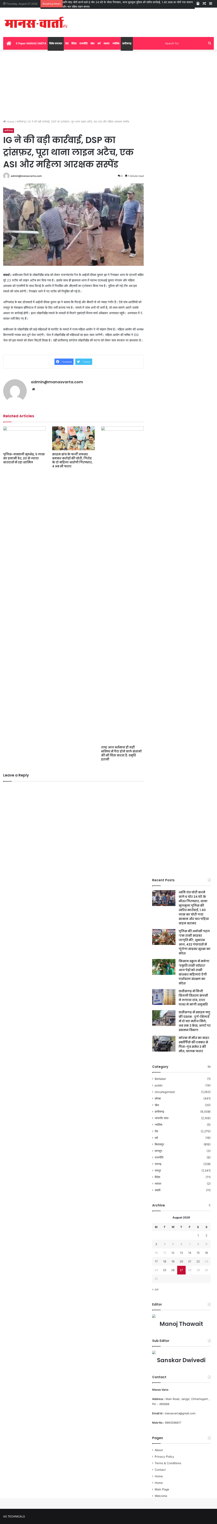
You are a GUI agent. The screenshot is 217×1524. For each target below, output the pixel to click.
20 (181, 1261)
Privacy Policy (164, 1456)
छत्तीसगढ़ (126, 43)
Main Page (162, 1489)
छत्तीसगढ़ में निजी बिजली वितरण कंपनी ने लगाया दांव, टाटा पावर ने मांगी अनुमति (193, 998)
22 (198, 1261)
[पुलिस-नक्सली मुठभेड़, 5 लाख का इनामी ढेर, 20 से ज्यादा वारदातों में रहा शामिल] (24, 438)
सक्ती (157, 1190)
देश (66, 43)
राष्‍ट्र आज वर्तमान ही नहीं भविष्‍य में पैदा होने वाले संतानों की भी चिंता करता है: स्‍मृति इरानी (121, 753)
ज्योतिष (116, 43)
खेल (92, 43)
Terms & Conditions (168, 1463)
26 (173, 1270)
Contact (160, 1469)
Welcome (161, 1496)
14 (189, 1252)
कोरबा (158, 1098)
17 (156, 1261)
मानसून (158, 1151)
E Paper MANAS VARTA (31, 43)
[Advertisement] (108, 83)
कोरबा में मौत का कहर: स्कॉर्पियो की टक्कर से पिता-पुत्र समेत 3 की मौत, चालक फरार (194, 1044)
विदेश (74, 43)
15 (198, 1252)
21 (189, 1261)
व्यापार (107, 43)
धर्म (99, 43)
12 (172, 1252)
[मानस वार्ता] (36, 22)
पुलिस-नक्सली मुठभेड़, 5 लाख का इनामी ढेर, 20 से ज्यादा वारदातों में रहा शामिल (24, 458)
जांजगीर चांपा (161, 1118)
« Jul (155, 1289)
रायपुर (158, 1170)
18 (164, 1261)
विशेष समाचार (55, 43)
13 (181, 1252)
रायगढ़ (158, 1164)
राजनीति (83, 43)
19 (172, 1261)
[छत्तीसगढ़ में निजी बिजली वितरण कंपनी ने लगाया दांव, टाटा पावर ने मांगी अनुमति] (163, 997)
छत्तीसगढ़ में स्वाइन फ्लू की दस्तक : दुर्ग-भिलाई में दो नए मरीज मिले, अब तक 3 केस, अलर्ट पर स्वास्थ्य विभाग (195, 1021)
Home (10, 121)
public (159, 1085)
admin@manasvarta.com (26, 175)
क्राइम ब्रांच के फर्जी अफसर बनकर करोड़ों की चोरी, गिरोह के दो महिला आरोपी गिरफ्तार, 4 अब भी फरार (72, 460)
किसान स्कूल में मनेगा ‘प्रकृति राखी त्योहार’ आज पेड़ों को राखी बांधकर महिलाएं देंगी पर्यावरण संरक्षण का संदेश (194, 972)
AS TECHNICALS (14, 1516)
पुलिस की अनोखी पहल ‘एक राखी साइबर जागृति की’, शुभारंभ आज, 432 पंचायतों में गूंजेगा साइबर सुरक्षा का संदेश (194, 942)
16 (206, 1252)
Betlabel (160, 1079)
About (159, 1450)
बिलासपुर (159, 1144)
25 (164, 1270)
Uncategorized (165, 1092)
